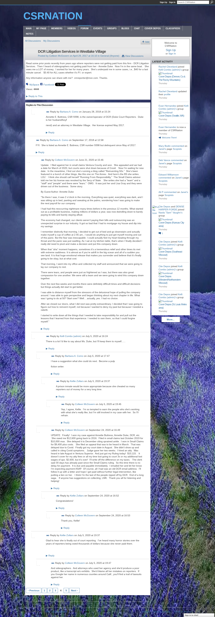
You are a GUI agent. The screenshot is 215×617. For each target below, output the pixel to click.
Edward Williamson (169, 174)
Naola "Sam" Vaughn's (170, 212)
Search (211, 2)
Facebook (49, 84)
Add (147, 41)
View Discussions (134, 56)
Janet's (162, 149)
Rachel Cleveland (168, 66)
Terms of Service (183, 611)
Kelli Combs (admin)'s (170, 69)
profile (167, 94)
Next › (74, 590)
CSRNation (52, 15)
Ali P (161, 192)
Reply (50, 132)
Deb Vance (164, 160)
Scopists (177, 149)
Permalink (47, 111)
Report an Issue (162, 611)
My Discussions (51, 40)
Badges (146, 611)
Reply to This (34, 96)
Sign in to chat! (191, 615)
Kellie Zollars (77, 381)
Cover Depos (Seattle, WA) (171, 115)
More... (171, 319)
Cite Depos (164, 206)
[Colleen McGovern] (30, 58)
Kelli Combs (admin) (70, 336)
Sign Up (163, 2)
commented (177, 146)
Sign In (172, 2)
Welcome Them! (169, 137)
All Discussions (33, 40)
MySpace (34, 84)
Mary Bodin (165, 146)
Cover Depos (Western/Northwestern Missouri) (170, 279)
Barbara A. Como (69, 111)
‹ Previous (33, 590)
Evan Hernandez (167, 105)
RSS (27, 598)
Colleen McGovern (59, 55)
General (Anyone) (109, 55)
